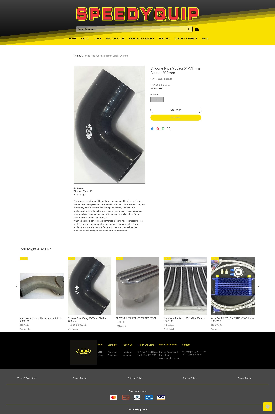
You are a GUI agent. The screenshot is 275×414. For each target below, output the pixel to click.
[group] (137, 293)
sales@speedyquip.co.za (194, 351)
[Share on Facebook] (152, 128)
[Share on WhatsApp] (163, 128)
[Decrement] (152, 99)
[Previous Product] (16, 285)
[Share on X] (168, 128)
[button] (197, 29)
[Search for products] (189, 29)
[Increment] (161, 99)
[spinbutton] (157, 99)
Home (77, 55)
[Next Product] (259, 285)
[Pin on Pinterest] (157, 128)
